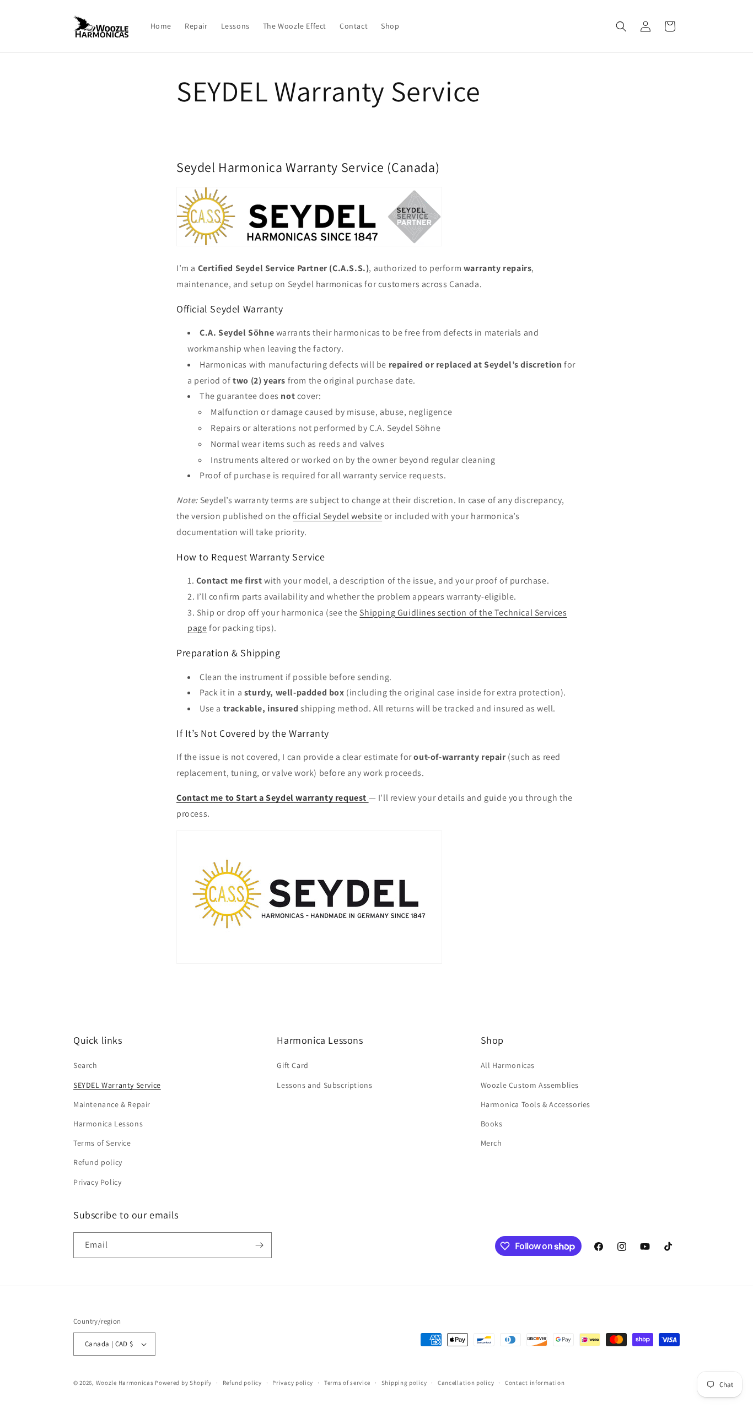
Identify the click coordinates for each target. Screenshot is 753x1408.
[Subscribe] (259, 1245)
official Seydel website (337, 516)
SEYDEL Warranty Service (117, 1085)
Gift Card (292, 1065)
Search (85, 1065)
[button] (621, 26)
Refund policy (97, 1162)
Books (492, 1124)
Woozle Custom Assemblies (530, 1085)
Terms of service (347, 1383)
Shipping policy (404, 1383)
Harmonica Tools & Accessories (535, 1104)
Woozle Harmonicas (125, 1383)
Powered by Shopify (183, 1383)
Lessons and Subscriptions (324, 1085)
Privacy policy (292, 1383)
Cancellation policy (466, 1383)
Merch (491, 1143)
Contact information (534, 1383)
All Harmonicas (508, 1065)
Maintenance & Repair (111, 1104)
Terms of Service (102, 1143)
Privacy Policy (97, 1182)
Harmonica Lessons (108, 1124)
